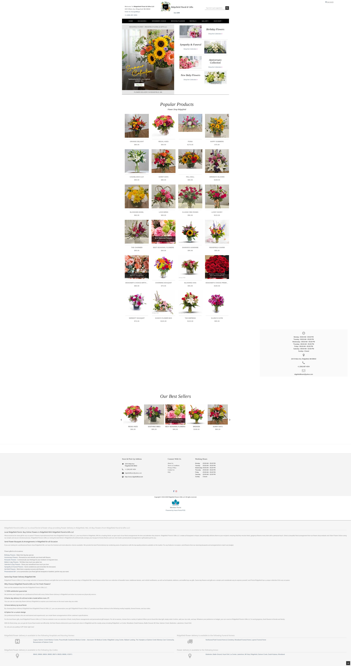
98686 (64, 654)
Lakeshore (240, 654)
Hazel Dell (225, 654)
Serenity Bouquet (137, 318)
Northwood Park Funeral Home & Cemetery (220, 640)
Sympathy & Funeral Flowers (13, 567)
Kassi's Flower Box (163, 318)
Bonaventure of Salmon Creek (43, 642)
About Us (170, 463)
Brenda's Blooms (217, 177)
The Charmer (136, 247)
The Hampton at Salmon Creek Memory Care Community (155, 640)
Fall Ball (190, 177)
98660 (40, 654)
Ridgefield (254, 654)
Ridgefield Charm (217, 247)
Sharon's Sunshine (190, 247)
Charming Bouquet (163, 283)
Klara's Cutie (217, 318)
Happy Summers (217, 141)
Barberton (209, 654)
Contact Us (171, 470)
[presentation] (121, 419)
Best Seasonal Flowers (163, 247)
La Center (233, 654)
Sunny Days (163, 177)
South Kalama (272, 654)
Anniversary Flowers (11, 557)
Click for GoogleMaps (132, 11)
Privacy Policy (172, 467)
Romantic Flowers (10, 560)
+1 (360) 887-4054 (131, 15)
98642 (35, 654)
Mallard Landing (129, 640)
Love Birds (163, 212)
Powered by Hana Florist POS (175, 510)
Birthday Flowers (9, 555)
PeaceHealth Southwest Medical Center (72, 640)
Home (131, 21)
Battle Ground (217, 654)
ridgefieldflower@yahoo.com (133, 473)
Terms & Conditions (173, 465)
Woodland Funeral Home (243, 640)
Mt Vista (247, 654)
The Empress (190, 318)
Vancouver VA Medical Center (97, 640)
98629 (59, 654)
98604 (45, 654)
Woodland (281, 654)
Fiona (190, 141)
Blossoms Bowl (137, 212)
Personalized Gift (10, 571)
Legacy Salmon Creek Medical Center (45, 640)
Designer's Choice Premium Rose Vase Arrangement (217, 283)
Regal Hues (163, 141)
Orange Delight (137, 141)
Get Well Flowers (10, 569)
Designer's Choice (159, 21)
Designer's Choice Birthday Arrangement (136, 283)
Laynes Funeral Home (259, 640)
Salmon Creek (262, 654)
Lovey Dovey (217, 212)
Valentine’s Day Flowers (12, 564)
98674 (55, 654)
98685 (50, 654)
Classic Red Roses (190, 212)
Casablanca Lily (137, 177)
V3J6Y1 (69, 654)
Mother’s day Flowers (11, 562)
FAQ (169, 472)
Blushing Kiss (190, 283)
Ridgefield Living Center (115, 640)
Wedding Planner (178, 21)
